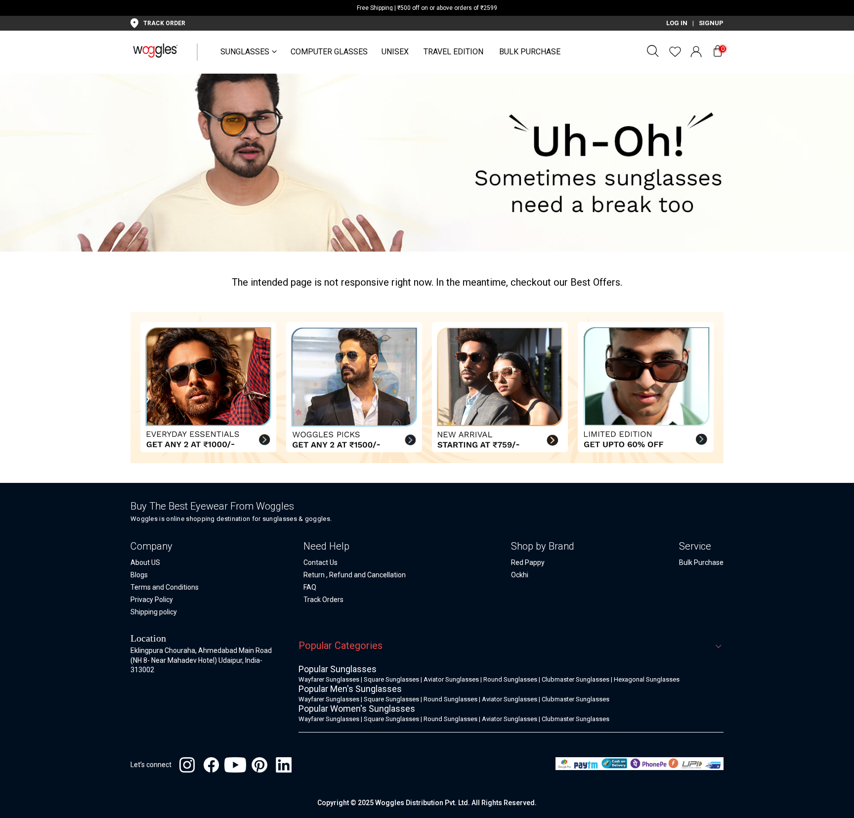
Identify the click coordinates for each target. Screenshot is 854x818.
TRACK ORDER (164, 23)
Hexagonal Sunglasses (647, 679)
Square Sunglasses (391, 679)
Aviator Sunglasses (451, 679)
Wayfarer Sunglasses (329, 679)
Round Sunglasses (510, 679)
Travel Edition (453, 51)
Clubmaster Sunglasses (575, 679)
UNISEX (395, 51)
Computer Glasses (329, 51)
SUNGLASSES (244, 51)
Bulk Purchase (529, 51)
